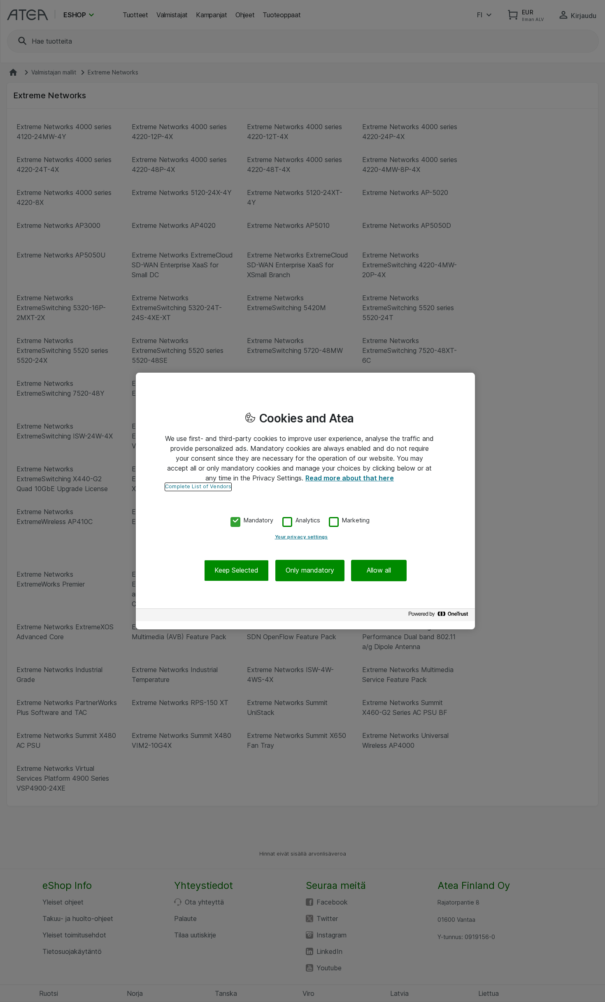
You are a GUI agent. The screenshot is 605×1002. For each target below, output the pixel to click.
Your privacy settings (301, 537)
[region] (305, 501)
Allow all (379, 570)
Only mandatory (310, 570)
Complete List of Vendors (198, 486)
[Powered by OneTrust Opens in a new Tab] (439, 616)
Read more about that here (349, 478)
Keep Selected (236, 570)
